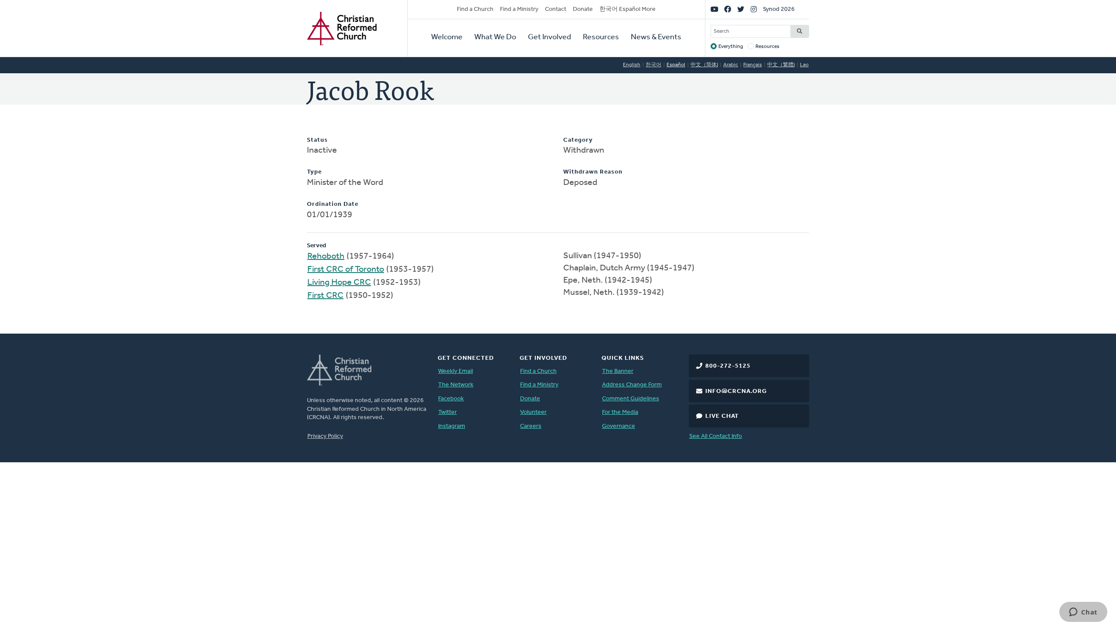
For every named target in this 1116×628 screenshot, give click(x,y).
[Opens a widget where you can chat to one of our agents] (1083, 613)
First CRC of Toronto (345, 269)
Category (578, 140)
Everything (730, 46)
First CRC (325, 295)
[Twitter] (741, 9)
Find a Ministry (519, 9)
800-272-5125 (728, 366)
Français (752, 65)
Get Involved (549, 37)
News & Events (656, 37)
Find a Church (475, 9)
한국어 (653, 65)
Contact (555, 9)
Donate (583, 9)
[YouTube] (714, 9)
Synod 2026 (779, 9)
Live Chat (722, 416)
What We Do (495, 37)
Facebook (451, 399)
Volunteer (533, 412)
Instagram (451, 426)
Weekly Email (455, 371)
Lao (804, 65)
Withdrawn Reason (593, 172)
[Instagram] (754, 9)
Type (314, 172)
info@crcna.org (736, 391)
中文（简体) (704, 65)
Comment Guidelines (630, 399)
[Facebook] (728, 9)
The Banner (617, 371)
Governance (618, 426)
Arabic (730, 65)
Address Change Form (632, 385)
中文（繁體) (781, 65)
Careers (530, 426)
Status (317, 140)
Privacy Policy (325, 436)
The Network (455, 385)
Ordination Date (332, 204)
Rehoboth (325, 256)
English (631, 65)
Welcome (447, 37)
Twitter (447, 412)
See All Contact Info (715, 436)
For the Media (620, 412)
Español (676, 65)
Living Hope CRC (339, 282)
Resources (601, 37)
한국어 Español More (627, 9)
